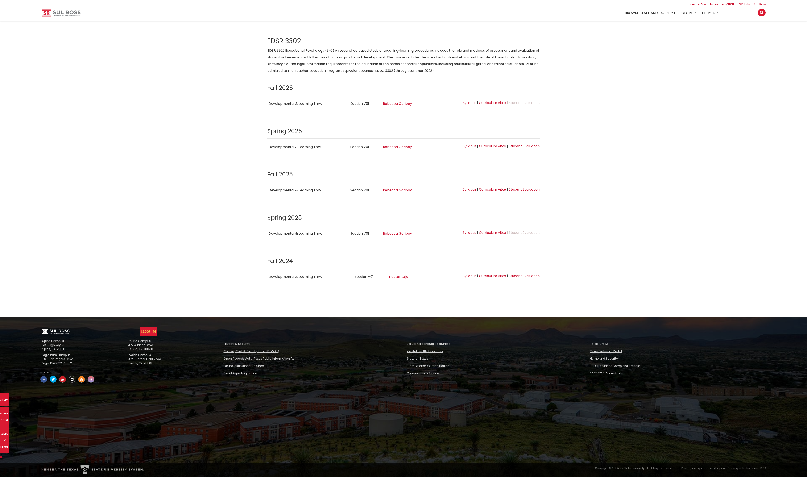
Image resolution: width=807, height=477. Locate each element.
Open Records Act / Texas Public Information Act (260, 358)
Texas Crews (599, 344)
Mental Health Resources (425, 351)
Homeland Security (604, 358)
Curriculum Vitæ (492, 102)
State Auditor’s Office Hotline (428, 366)
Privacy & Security (237, 344)
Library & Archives (703, 4)
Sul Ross (760, 4)
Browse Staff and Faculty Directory (659, 13)
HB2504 (708, 13)
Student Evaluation (524, 146)
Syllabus (469, 102)
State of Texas (417, 358)
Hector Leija (398, 276)
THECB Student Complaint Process (615, 366)
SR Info (744, 4)
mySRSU (728, 4)
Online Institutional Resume (244, 366)
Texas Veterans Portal (606, 351)
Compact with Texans (423, 373)
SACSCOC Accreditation (607, 373)
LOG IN (148, 331)
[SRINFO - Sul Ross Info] (61, 14)
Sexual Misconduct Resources (428, 344)
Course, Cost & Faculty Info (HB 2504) (251, 351)
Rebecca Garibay (397, 103)
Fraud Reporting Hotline (241, 373)
